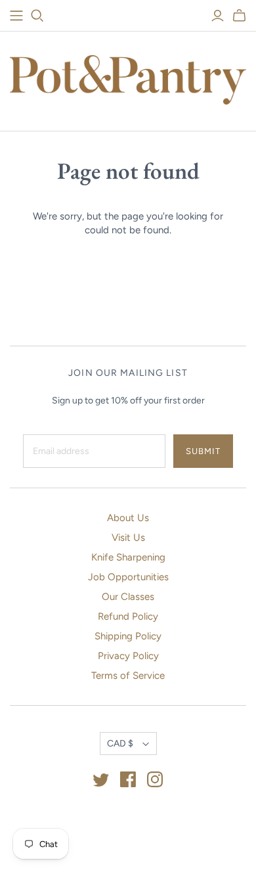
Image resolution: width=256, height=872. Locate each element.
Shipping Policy (128, 636)
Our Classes (128, 597)
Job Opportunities (128, 577)
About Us (128, 518)
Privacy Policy (128, 656)
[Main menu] (16, 15)
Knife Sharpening (128, 557)
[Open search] (37, 15)
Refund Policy (128, 616)
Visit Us (128, 537)
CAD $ (120, 743)
